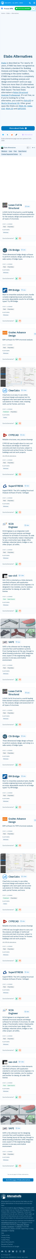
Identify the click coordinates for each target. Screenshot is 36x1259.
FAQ (2, 1233)
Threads (4, 1227)
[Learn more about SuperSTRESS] (4, 486)
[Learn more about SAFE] (4, 642)
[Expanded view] (28, 148)
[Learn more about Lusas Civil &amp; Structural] (4, 205)
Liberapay (4, 1231)
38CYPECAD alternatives (9, 456)
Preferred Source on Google (10, 1246)
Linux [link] (10, 151)
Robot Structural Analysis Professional (14, 93)
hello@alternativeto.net (9, 1223)
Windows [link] (4, 151)
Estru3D (27, 100)
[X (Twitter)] (6, 1251)
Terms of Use (5, 1235)
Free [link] (15, 151)
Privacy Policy (5, 1237)
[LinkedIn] (24, 1251)
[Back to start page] (2, 3)
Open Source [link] (22, 151)
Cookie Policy (5, 1240)
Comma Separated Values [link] (10, 154)
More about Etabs (16, 128)
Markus (21, 1208)
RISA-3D (22, 106)
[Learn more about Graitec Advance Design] (4, 332)
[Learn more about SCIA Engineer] (4, 524)
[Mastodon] (9, 1251)
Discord (24, 1223)
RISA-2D (9, 108)
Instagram (10, 1227)
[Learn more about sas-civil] (4, 575)
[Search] (29, 3)
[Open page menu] (34, 3)
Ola (15, 1208)
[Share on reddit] (12, 134)
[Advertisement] (18, 33)
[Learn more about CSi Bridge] (4, 250)
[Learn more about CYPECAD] (4, 435)
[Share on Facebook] (3, 134)
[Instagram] (20, 1251)
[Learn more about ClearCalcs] (4, 390)
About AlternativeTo (7, 1242)
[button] (27, 206)
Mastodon (20, 1225)
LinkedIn (19, 1227)
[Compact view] (30, 148)
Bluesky (26, 1225)
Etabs (3, 63)
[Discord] (2, 1251)
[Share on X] (7, 134)
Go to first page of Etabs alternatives (18, 1180)
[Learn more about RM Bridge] (4, 290)
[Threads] (17, 1251)
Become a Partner (7, 1244)
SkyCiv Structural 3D (10, 103)
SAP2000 (22, 108)
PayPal (11, 1231)
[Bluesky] (13, 1251)
